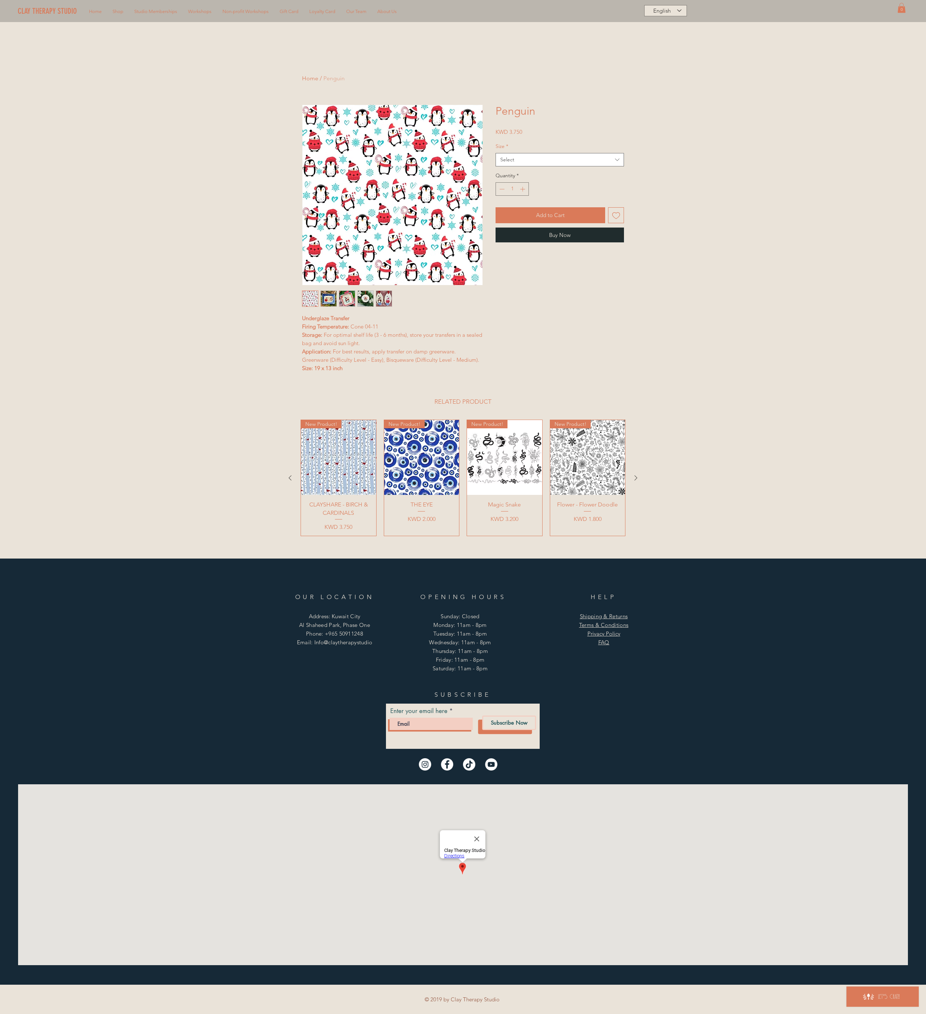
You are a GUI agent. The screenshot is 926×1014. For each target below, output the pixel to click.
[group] (463, 477)
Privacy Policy (603, 633)
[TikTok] (469, 764)
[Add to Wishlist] (616, 215)
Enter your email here (418, 711)
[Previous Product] (290, 478)
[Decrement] (501, 189)
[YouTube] (491, 764)
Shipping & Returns (604, 616)
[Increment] (523, 189)
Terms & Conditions (603, 624)
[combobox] (560, 160)
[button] (118, 11)
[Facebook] (447, 764)
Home (310, 78)
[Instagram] (425, 764)
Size (502, 146)
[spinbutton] (512, 189)
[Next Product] (636, 478)
